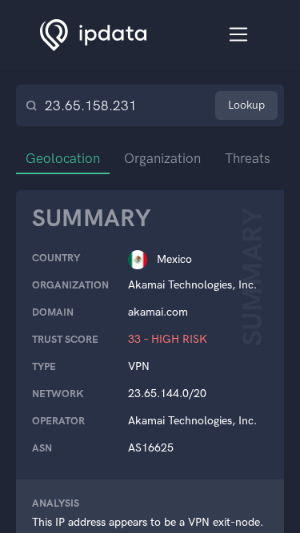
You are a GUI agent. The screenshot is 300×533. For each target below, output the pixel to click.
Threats (247, 158)
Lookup (246, 105)
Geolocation (63, 158)
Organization (162, 158)
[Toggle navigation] (239, 34)
